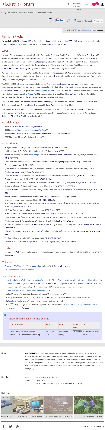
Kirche (48, 44)
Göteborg (39, 61)
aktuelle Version (84, 30)
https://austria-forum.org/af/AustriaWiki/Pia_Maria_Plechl (59, 383)
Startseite (3, 4)
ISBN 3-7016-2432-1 (64, 221)
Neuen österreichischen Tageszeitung (62, 84)
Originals (24, 283)
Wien (77, 41)
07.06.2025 (29, 356)
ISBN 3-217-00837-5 (66, 186)
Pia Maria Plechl (90, 353)
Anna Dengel (34, 154)
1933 (29, 41)
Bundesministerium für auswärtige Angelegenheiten (53, 161)
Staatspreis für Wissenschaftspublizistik (25, 126)
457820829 (13, 158)
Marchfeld (12, 165)
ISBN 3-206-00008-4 (22, 206)
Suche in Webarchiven (83, 297)
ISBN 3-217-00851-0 (46, 200)
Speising (90, 55)
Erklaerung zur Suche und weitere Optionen (77, 4)
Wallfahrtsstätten (12, 189)
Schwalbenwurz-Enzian (93, 416)
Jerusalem (63, 105)
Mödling (49, 58)
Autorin (19, 44)
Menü (87, 4)
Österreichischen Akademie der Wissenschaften (50, 133)
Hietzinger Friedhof (10, 116)
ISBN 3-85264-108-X (86, 224)
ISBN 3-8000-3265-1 (53, 210)
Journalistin (7, 44)
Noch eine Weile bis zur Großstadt (59, 416)
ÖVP (30, 87)
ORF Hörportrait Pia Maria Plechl (19, 269)
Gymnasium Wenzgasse (52, 72)
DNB (7, 158)
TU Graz (98, 4)
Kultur (63, 44)
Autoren (38, 356)
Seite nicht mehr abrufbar (48, 297)
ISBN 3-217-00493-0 (86, 175)
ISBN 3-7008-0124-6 (43, 179)
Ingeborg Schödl (12, 252)
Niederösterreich (47, 41)
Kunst (54, 44)
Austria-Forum (20, 4)
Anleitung (54, 287)
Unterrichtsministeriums (45, 90)
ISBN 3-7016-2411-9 (91, 217)
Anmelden (98, 20)
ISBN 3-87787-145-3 (79, 231)
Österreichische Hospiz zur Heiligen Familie (39, 105)
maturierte (96, 72)
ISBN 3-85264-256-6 (53, 238)
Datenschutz (87, 426)
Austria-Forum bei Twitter (10, 426)
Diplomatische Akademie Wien (17, 161)
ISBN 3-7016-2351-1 (76, 213)
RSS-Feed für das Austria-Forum (18, 426)
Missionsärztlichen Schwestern (59, 154)
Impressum (99, 426)
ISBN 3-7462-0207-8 (68, 241)
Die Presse (28, 94)
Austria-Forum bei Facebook (3, 426)
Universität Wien (53, 76)
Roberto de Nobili (41, 224)
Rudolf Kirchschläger (45, 101)
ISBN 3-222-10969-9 (88, 182)
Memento (13, 283)
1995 (70, 41)
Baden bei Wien (11, 179)
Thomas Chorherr (72, 94)
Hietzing (38, 137)
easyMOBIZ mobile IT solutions (30, 416)
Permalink (28, 290)
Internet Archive (53, 283)
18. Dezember (62, 41)
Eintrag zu (16, 266)
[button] (60, 20)
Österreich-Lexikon (62, 266)
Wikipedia (71, 353)
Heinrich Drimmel (12, 90)
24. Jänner (22, 41)
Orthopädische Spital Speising (14, 68)
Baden (36, 41)
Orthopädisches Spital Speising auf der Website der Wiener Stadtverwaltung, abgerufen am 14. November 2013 (54, 280)
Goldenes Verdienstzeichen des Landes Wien (27, 130)
